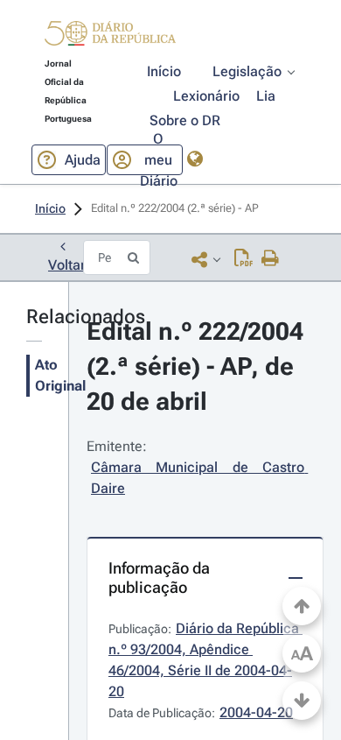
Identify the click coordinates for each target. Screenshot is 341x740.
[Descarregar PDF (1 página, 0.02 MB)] (243, 259)
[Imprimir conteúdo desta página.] (270, 259)
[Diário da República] (110, 37)
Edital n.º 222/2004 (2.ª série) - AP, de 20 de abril (198, 366)
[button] (110, 36)
